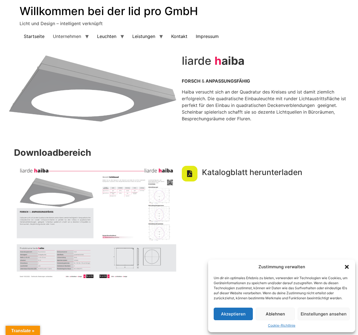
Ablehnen (275, 314)
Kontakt (179, 36)
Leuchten (106, 36)
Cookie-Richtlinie (281, 325)
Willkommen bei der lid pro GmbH (109, 11)
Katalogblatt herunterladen (252, 172)
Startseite (34, 36)
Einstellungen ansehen (324, 314)
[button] (347, 267)
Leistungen (143, 36)
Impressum (207, 36)
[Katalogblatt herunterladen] (189, 173)
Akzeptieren (233, 314)
